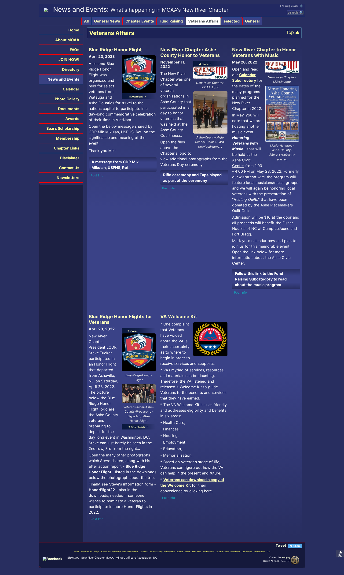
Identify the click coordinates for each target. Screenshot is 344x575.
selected (232, 21)
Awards (72, 118)
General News (107, 21)
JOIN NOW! (69, 59)
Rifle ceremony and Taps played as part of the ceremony (192, 177)
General (252, 21)
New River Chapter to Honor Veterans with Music (264, 52)
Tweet (281, 545)
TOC (269, 551)
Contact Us (69, 167)
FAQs (74, 49)
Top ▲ (293, 32)
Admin (276, 565)
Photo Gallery (67, 99)
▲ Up (340, 553)
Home (73, 30)
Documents (68, 108)
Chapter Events (139, 21)
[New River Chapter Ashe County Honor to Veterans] (210, 112)
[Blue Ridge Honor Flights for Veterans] (139, 393)
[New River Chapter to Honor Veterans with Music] (282, 113)
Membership (67, 138)
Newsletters (68, 177)
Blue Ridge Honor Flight (115, 49)
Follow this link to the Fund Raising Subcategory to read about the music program (261, 279)
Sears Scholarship (62, 128)
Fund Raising (171, 21)
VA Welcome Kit (178, 316)
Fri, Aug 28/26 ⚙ (291, 5)
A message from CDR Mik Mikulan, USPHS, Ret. (115, 165)
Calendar (71, 89)
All (86, 21)
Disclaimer (69, 158)
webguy (286, 557)
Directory (70, 69)
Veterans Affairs (203, 21)
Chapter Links (66, 148)
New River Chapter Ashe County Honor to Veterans (190, 52)
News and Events (63, 79)
